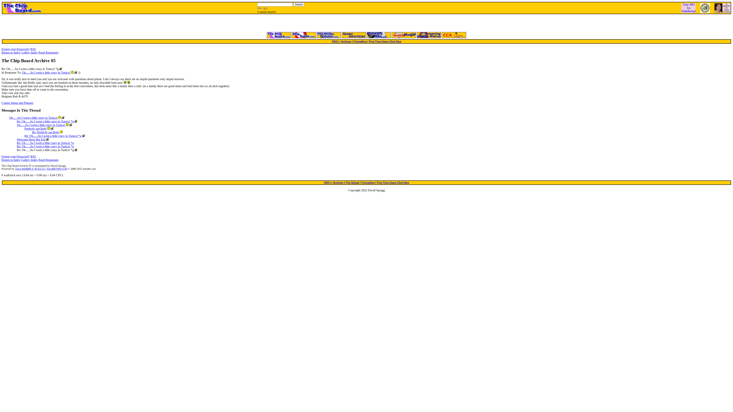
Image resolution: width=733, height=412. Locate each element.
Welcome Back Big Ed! (31, 139)
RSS (33, 49)
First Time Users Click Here (385, 41)
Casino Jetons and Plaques (17, 103)
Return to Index (11, 52)
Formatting (360, 41)
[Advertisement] (320, 23)
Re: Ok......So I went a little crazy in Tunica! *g (46, 121)
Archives (346, 41)
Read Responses (48, 52)
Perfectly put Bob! (35, 128)
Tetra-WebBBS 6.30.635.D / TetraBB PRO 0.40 (41, 168)
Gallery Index (29, 52)
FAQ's (335, 41)
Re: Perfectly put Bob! (46, 132)
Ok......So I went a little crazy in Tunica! (46, 72)
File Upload (352, 182)
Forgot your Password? (16, 49)
